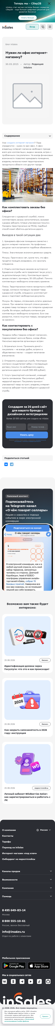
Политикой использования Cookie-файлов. (19, 1020)
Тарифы (6, 841)
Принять (45, 1016)
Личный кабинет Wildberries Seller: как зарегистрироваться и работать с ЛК (27, 796)
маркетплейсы (41, 788)
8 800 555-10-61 (14, 921)
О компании (9, 830)
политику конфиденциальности (32, 441)
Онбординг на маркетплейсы (18, 859)
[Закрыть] (49, 3)
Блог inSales (11, 44)
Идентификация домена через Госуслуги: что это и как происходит (26, 668)
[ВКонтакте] (6, 464)
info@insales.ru (13, 931)
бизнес (45, 660)
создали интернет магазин (20, 142)
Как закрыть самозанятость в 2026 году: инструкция (25, 731)
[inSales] (7, 27)
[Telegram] (11, 464)
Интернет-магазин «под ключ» (19, 853)
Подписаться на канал (28, 528)
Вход (32, 27)
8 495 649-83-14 (14, 910)
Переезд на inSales (12, 847)
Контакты (7, 836)
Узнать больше (27, 18)
